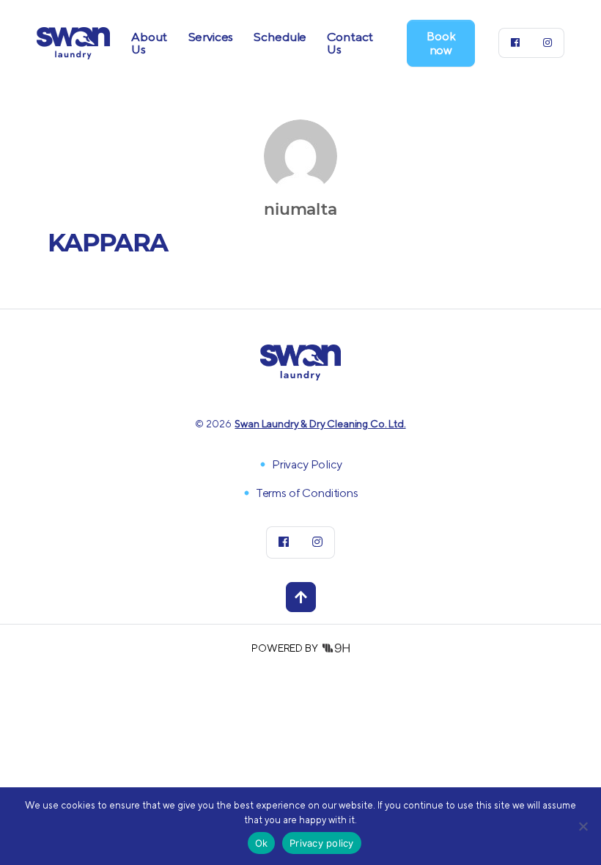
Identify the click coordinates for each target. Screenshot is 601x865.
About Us (149, 42)
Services (211, 36)
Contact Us (350, 42)
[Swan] (73, 41)
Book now (441, 43)
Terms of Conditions (307, 493)
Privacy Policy (307, 464)
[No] (582, 826)
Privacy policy (322, 843)
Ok (261, 843)
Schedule (280, 36)
